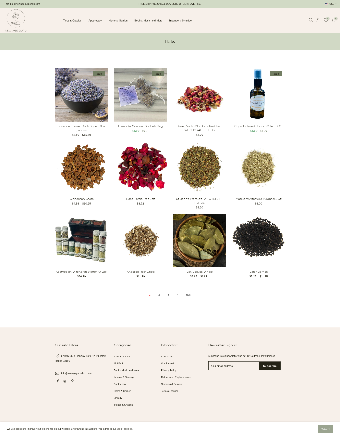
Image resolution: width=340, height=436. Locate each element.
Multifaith (119, 363)
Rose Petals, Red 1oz (140, 199)
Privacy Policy (168, 370)
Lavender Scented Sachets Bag (140, 126)
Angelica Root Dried (140, 272)
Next (188, 295)
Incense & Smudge (180, 20)
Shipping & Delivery (171, 384)
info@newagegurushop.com (25, 4)
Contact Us (167, 356)
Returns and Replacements (175, 377)
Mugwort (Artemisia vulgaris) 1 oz (259, 199)
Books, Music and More (148, 20)
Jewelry (118, 398)
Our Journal (167, 363)
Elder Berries (259, 272)
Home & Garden (118, 20)
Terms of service (169, 391)
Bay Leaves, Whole (200, 272)
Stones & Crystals (123, 405)
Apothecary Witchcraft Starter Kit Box (81, 272)
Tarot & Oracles (72, 20)
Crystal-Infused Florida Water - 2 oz (258, 126)
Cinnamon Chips (81, 199)
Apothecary (95, 20)
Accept (325, 429)
